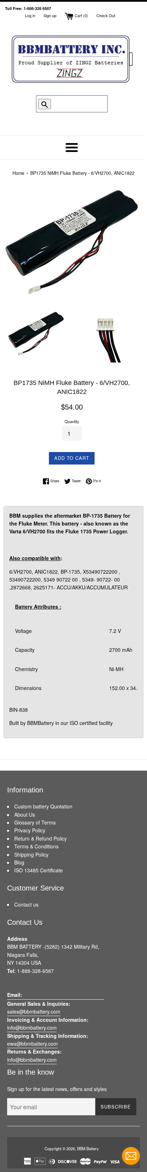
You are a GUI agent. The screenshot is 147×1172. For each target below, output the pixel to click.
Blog (19, 862)
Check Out (105, 15)
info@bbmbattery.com (32, 1027)
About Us (24, 814)
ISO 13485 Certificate (38, 870)
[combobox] (73, 103)
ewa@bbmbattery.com (32, 1043)
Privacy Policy (29, 830)
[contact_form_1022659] (131, 1156)
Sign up (50, 15)
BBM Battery (88, 1148)
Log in (30, 15)
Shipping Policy (31, 854)
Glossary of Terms (35, 822)
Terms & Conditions (36, 846)
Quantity (72, 421)
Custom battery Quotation (43, 806)
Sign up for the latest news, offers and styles (57, 1088)
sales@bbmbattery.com (33, 1011)
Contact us (26, 904)
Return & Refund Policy (40, 838)
